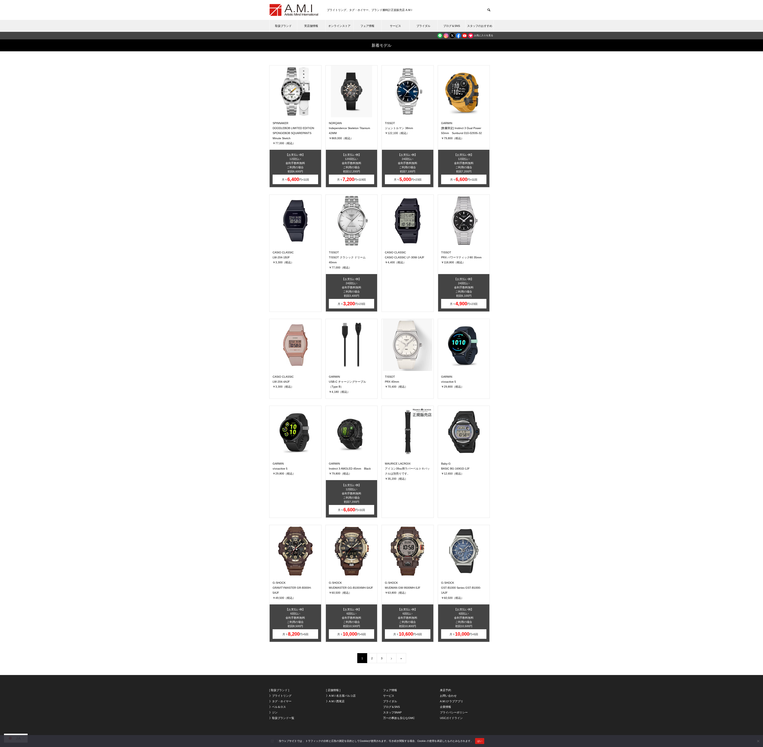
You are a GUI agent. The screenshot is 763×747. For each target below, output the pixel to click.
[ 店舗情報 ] (333, 690)
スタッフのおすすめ (479, 25)
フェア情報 (367, 25)
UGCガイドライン (451, 718)
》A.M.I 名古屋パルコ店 (341, 695)
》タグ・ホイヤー (280, 701)
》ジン (273, 712)
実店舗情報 (311, 25)
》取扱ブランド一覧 (281, 718)
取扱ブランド (283, 25)
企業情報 (445, 706)
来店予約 (445, 690)
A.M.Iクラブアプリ (451, 701)
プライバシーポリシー (454, 712)
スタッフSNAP (392, 712)
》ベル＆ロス (277, 706)
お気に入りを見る (483, 35)
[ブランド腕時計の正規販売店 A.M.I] (294, 10)
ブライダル (423, 25)
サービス (395, 25)
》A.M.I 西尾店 (335, 701)
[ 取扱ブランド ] (279, 690)
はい (479, 740)
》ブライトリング (280, 695)
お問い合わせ (448, 695)
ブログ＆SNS (451, 25)
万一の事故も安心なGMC (399, 718)
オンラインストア (339, 25)
